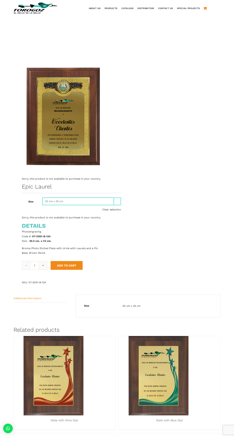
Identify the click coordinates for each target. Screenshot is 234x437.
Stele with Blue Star (169, 420)
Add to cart (66, 265)
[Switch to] (205, 8)
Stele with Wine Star (64, 420)
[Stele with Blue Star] (158, 338)
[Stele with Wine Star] (53, 338)
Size (30, 201)
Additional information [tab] (28, 298)
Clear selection (111, 209)
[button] (216, 8)
